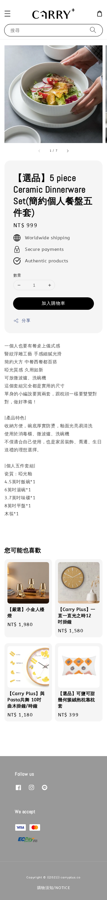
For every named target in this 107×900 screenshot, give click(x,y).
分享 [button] (26, 320)
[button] (7, 13)
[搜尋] (93, 30)
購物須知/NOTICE (53, 887)
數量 (17, 275)
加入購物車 (53, 303)
